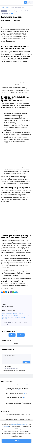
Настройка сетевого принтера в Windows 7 (13, 313)
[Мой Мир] (6, 292)
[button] (25, 2)
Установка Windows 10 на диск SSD (15, 393)
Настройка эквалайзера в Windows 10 (16, 384)
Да (12, 335)
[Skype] (15, 292)
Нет (21, 335)
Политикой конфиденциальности (19, 424)
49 (19, 389)
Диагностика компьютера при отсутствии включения (15, 315)
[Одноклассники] (4, 292)
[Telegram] (17, 292)
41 (26, 393)
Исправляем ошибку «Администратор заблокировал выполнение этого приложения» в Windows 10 (18, 403)
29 (27, 384)
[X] (8, 292)
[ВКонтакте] (2, 292)
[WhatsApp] (13, 292)
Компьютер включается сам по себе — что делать (18, 414)
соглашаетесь (5, 426)
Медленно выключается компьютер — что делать (18, 419)
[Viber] (11, 292)
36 (14, 405)
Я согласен (16, 440)
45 (24, 397)
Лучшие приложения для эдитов (14, 397)
